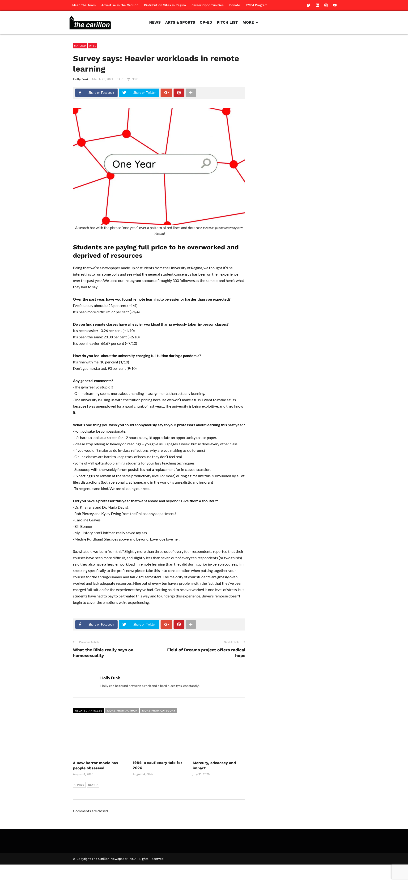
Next (91, 784)
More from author (122, 710)
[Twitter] (308, 5)
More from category (158, 710)
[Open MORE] (257, 22)
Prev (80, 784)
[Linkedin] (317, 5)
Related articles (88, 710)
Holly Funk (81, 79)
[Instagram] (326, 5)
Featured (80, 45)
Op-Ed (92, 45)
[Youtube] (335, 5)
